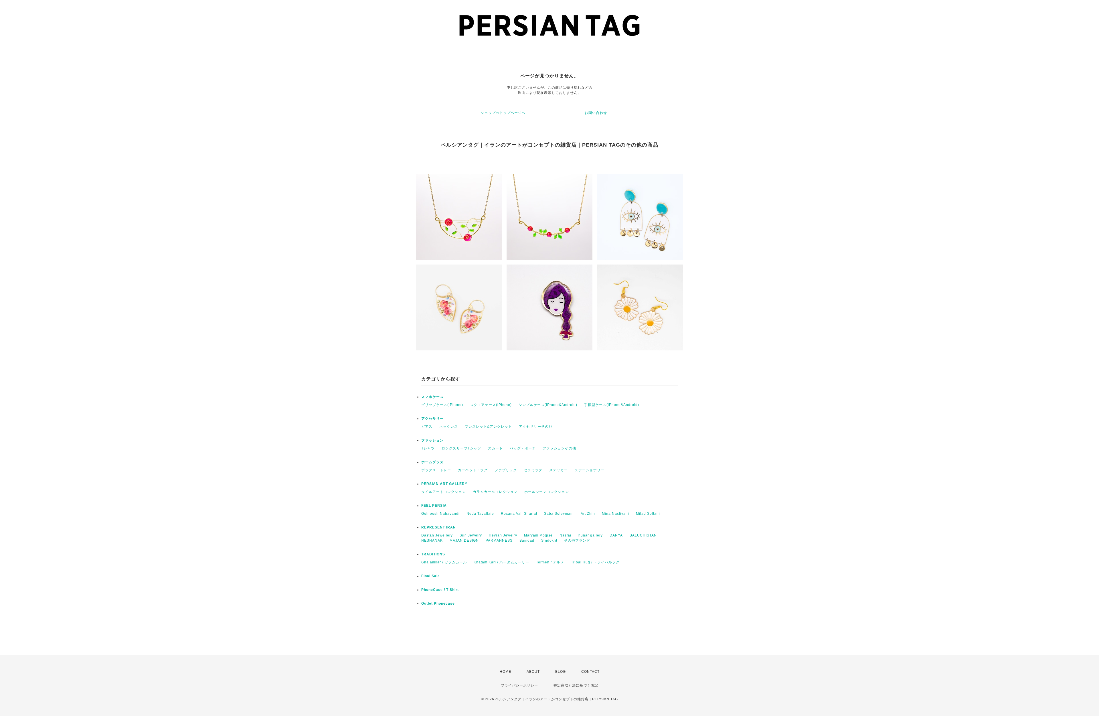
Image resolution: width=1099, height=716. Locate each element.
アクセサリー (432, 419)
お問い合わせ (596, 113)
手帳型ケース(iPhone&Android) (611, 405)
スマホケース (432, 397)
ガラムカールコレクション (495, 492)
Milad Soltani (648, 514)
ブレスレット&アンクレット (488, 427)
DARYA (616, 535)
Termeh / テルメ (550, 562)
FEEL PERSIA (434, 506)
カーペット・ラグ (473, 470)
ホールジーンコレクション (546, 492)
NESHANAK (432, 541)
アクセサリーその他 (535, 427)
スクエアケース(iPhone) (491, 405)
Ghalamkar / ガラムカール (444, 562)
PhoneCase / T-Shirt (440, 590)
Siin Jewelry (471, 535)
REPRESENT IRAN (438, 527)
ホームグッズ (432, 462)
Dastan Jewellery (437, 535)
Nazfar (566, 535)
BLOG (560, 672)
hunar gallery (590, 535)
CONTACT (590, 672)
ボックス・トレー (436, 470)
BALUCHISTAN (643, 535)
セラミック (533, 470)
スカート (495, 448)
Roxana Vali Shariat (519, 514)
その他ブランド (577, 541)
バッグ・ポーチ (523, 448)
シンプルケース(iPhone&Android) (548, 405)
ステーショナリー (589, 470)
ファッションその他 (559, 448)
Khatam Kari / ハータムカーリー (501, 562)
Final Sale (430, 576)
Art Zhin (588, 514)
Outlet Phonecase (438, 603)
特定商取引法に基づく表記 (576, 685)
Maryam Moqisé (538, 535)
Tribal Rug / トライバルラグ (595, 562)
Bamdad (526, 541)
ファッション (432, 440)
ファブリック (506, 470)
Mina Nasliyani (615, 514)
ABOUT (533, 672)
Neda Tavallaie (480, 514)
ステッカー (558, 470)
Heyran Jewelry (503, 535)
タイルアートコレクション (443, 492)
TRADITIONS (433, 554)
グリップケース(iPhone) (442, 405)
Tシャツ (428, 448)
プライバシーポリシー (519, 685)
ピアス (426, 427)
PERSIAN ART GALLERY (444, 484)
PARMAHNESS (499, 541)
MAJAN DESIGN (464, 541)
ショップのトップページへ (503, 113)
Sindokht (549, 541)
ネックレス (448, 427)
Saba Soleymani (559, 514)
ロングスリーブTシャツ (461, 448)
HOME (505, 672)
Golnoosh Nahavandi (440, 514)
